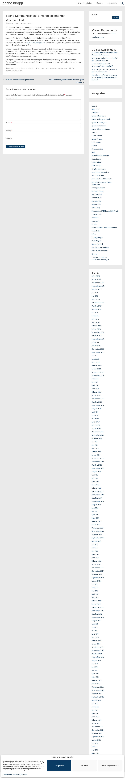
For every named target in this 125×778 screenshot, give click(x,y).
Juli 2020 (95, 412)
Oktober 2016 (97, 535)
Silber (94, 234)
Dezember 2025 (98, 283)
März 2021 (96, 389)
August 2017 (96, 505)
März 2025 (96, 299)
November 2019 (98, 435)
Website (9, 138)
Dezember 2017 (97, 491)
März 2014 (95, 637)
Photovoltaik (96, 214)
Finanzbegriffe (97, 149)
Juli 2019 (95, 442)
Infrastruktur (96, 162)
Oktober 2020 (97, 402)
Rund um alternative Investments (104, 228)
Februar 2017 (96, 521)
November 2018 (98, 462)
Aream (94, 132)
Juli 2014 (95, 624)
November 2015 (98, 571)
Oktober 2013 (97, 654)
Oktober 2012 (97, 694)
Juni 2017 (95, 508)
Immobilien (96, 159)
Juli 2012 (95, 704)
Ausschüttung (97, 139)
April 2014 (95, 634)
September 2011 (98, 737)
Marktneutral (97, 194)
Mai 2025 (95, 296)
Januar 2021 (96, 395)
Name (9, 123)
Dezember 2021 (98, 372)
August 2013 (96, 660)
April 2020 (96, 422)
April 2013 (95, 674)
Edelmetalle (96, 142)
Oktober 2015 (97, 574)
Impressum (24, 774)
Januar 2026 (96, 279)
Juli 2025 (95, 293)
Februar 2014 (96, 641)
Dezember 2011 (97, 727)
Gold (93, 152)
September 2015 (98, 578)
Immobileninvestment (100, 156)
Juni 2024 (95, 316)
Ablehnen (84, 766)
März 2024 (96, 322)
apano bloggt (12, 3)
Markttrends (62, 68)
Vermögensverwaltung (100, 247)
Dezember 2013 (97, 647)
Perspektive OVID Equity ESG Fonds (105, 211)
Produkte (95, 218)
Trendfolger (96, 241)
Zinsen (94, 254)
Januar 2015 (96, 604)
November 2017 (98, 495)
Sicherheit (95, 231)
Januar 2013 (96, 684)
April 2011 (95, 753)
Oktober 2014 (97, 614)
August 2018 (96, 472)
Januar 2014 (96, 644)
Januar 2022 (96, 369)
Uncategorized (97, 244)
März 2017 (95, 518)
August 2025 (96, 289)
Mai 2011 (95, 750)
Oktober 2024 (97, 306)
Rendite (95, 224)
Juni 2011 (95, 747)
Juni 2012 (95, 707)
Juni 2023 (95, 342)
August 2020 (96, 409)
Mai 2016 (95, 551)
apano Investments (99, 126)
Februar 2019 (96, 452)
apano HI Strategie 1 (99, 122)
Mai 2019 (95, 445)
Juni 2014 (95, 627)
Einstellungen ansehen (109, 766)
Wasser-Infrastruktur (99, 251)
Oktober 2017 (97, 498)
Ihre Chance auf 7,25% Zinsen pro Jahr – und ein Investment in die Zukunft (104, 77)
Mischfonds (29, 68)
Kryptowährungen (99, 169)
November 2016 (98, 531)
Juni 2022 (95, 359)
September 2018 (98, 468)
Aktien (94, 106)
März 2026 (96, 276)
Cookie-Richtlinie (7, 774)
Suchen (94, 15)
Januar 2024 (96, 329)
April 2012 (95, 713)
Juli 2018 (95, 475)
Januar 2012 (96, 723)
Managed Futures (98, 188)
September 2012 (98, 697)
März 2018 (95, 485)
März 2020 (96, 425)
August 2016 (96, 541)
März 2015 (95, 597)
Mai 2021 (95, 382)
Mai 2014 (95, 631)
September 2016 (98, 538)
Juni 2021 (95, 379)
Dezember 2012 (98, 687)
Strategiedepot (97, 237)
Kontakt (100, 3)
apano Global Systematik (101, 119)
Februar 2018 (96, 488)
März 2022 (96, 362)
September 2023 (98, 339)
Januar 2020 (96, 428)
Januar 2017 (96, 525)
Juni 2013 (95, 667)
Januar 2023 (96, 346)
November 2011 (98, 730)
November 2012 (98, 690)
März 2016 (95, 558)
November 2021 (98, 375)
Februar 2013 (96, 680)
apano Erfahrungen (99, 116)
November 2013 (98, 651)
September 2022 (98, 352)
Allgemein (96, 109)
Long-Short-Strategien (100, 172)
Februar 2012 (96, 720)
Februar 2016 (96, 561)
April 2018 (95, 482)
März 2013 (95, 677)
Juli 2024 (95, 313)
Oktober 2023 (97, 336)
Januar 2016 (96, 564)
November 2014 (98, 611)
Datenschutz (16, 774)
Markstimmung (98, 191)
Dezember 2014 (98, 607)
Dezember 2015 (97, 568)
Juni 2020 (95, 415)
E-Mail (9, 130)
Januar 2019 (96, 455)
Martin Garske (27, 23)
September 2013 (98, 657)
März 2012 (96, 717)
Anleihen (95, 113)
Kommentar (11, 98)
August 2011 (96, 740)
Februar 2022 (97, 366)
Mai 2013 (95, 670)
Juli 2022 (95, 356)
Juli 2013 (95, 664)
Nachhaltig (96, 208)
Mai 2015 (95, 591)
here (113, 33)
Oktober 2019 (97, 438)
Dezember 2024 (98, 303)
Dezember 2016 (98, 528)
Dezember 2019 (98, 432)
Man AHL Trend (98, 175)
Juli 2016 (95, 544)
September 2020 (98, 405)
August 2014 (96, 621)
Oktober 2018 (97, 465)
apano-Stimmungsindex (36, 43)
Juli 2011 (95, 743)
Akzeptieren (59, 766)
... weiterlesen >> (98, 37)
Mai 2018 (95, 478)
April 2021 (95, 385)
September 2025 (98, 286)
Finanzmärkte (52, 68)
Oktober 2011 (97, 733)
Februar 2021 (96, 392)
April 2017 (95, 515)
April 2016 (95, 554)
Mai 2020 (95, 419)
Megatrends (96, 201)
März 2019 (95, 448)
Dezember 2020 (98, 399)
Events (94, 146)
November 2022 (98, 349)
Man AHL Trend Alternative (102, 179)
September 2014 (98, 617)
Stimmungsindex (85, 3)
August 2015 (96, 581)
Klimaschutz (96, 166)
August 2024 (96, 309)
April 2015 (95, 594)
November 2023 (98, 332)
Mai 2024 (95, 319)
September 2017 (98, 501)
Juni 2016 (95, 548)
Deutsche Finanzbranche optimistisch (18, 80)
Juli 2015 (95, 584)
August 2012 (96, 700)
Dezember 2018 (98, 458)
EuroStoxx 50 (42, 68)
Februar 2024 (97, 326)
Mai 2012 (95, 710)
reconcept (95, 221)
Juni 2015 (95, 588)
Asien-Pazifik (97, 136)
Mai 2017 (95, 511)
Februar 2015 (96, 601)
